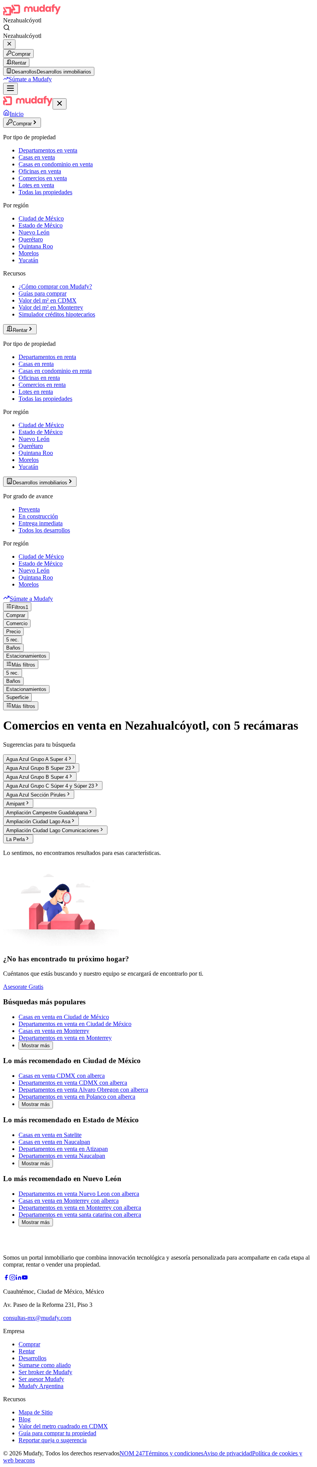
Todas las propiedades (45, 192)
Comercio (16, 623)
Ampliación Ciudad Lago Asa (38, 821)
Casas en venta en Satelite (50, 1135)
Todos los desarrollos (44, 530)
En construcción (38, 516)
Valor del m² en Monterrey (51, 307)
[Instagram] (12, 1278)
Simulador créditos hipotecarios (57, 314)
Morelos (29, 253)
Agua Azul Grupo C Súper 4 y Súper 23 (50, 786)
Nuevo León (34, 232)
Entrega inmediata (41, 523)
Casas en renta (36, 364)
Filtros (20, 607)
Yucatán (28, 260)
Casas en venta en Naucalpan (54, 1142)
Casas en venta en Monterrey (54, 1031)
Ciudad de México (41, 218)
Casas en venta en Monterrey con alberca (69, 1200)
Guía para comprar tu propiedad (57, 1433)
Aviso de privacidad (227, 1453)
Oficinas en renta (39, 377)
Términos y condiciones (174, 1453)
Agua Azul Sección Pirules (36, 795)
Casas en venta (37, 157)
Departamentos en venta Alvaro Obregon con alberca (83, 1089)
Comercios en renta (42, 384)
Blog (25, 1419)
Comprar (21, 54)
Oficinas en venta (40, 171)
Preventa (29, 509)
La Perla (15, 839)
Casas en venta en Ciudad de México (64, 1017)
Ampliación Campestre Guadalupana (47, 813)
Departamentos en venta (48, 150)
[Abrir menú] (10, 89)
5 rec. (12, 640)
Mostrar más (36, 1045)
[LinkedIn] (18, 1278)
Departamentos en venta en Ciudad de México (75, 1024)
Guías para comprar (42, 293)
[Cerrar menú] (59, 103)
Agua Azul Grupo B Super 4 (37, 777)
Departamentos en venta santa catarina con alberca (80, 1214)
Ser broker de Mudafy (45, 1372)
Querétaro (31, 239)
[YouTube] (25, 1278)
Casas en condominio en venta (56, 164)
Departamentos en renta (47, 357)
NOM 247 (132, 1453)
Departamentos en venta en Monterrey (65, 1037)
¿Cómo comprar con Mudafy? (55, 286)
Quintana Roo (36, 246)
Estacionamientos (26, 656)
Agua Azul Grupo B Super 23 (38, 768)
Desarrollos (32, 1358)
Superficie (17, 697)
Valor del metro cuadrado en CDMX (63, 1426)
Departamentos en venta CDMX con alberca (73, 1082)
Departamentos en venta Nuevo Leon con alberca (79, 1193)
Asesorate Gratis (23, 986)
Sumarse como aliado (45, 1365)
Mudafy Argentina (41, 1386)
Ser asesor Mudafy (41, 1379)
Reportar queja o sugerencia (53, 1440)
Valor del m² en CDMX (48, 300)
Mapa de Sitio (36, 1412)
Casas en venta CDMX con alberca (62, 1075)
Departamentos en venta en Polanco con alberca (77, 1096)
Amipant (15, 804)
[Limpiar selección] (9, 44)
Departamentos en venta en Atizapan (63, 1149)
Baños (13, 648)
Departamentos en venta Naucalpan (62, 1155)
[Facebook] (6, 1278)
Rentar (19, 63)
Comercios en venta (43, 178)
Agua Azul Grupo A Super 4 (36, 759)
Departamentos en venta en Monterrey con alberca (80, 1207)
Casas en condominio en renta (55, 371)
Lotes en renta (36, 391)
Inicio (17, 114)
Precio (13, 631)
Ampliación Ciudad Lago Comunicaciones (52, 830)
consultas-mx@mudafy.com (37, 1318)
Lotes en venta (36, 185)
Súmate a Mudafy (30, 79)
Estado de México (41, 225)
